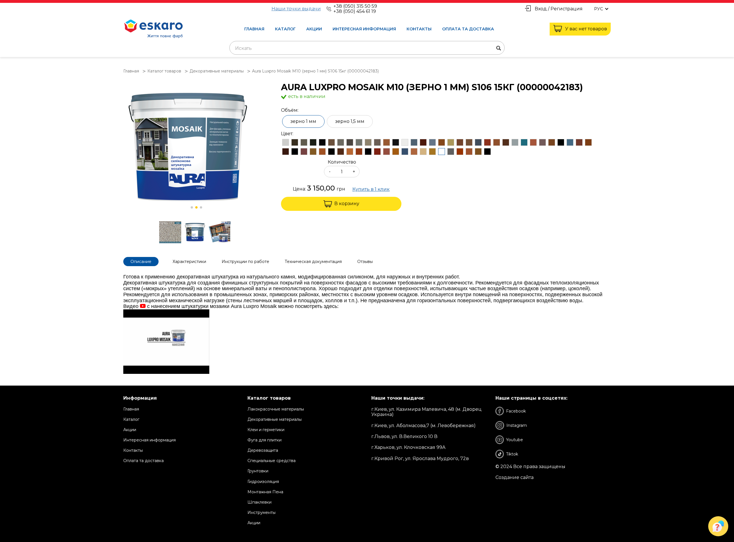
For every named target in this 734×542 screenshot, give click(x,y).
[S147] (496, 142)
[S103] (469, 151)
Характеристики (189, 261)
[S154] (432, 142)
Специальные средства (271, 460)
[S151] (459, 142)
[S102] (478, 151)
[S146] (505, 142)
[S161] (294, 142)
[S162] (386, 142)
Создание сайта (514, 477)
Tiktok (512, 454)
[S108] (423, 151)
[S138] (579, 142)
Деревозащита (262, 450)
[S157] (414, 142)
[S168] (404, 142)
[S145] (515, 142)
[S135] (294, 151)
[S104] (459, 151)
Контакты (419, 29)
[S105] (450, 151)
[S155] (331, 142)
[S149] (478, 142)
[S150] (469, 142)
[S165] (395, 142)
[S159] (377, 142)
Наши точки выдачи (296, 8)
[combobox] (367, 48)
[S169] (368, 142)
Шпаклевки (259, 502)
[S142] (542, 142)
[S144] (524, 142)
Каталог (285, 29)
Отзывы (365, 261)
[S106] (441, 151)
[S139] (570, 142)
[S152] (450, 142)
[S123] (377, 151)
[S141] (551, 142)
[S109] (414, 151)
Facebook (516, 411)
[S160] (340, 142)
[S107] (432, 151)
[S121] (395, 151)
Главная (254, 29)
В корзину (346, 203)
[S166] (359, 142)
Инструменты (261, 512)
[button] (192, 207)
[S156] (423, 142)
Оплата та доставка (468, 29)
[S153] (441, 142)
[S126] (359, 151)
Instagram (516, 425)
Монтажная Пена (265, 492)
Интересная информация (364, 29)
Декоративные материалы (274, 419)
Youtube (514, 439)
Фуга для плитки (264, 440)
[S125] (368, 151)
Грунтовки (257, 471)
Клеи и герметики (265, 429)
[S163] (349, 142)
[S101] (487, 151)
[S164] (303, 142)
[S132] (313, 151)
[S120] (404, 151)
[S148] (487, 142)
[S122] (386, 151)
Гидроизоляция (263, 481)
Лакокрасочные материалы (275, 409)
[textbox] (367, 48)
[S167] (313, 142)
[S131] (322, 151)
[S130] (331, 151)
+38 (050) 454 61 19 (354, 11)
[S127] (349, 151)
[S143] (533, 142)
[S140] (560, 142)
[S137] (588, 142)
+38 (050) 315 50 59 (355, 6)
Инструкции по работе (245, 261)
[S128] (340, 151)
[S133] (303, 151)
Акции (314, 29)
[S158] (285, 142)
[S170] (322, 142)
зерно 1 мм (303, 121)
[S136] (285, 151)
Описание (140, 261)
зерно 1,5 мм (349, 121)
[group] (196, 148)
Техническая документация (313, 261)
